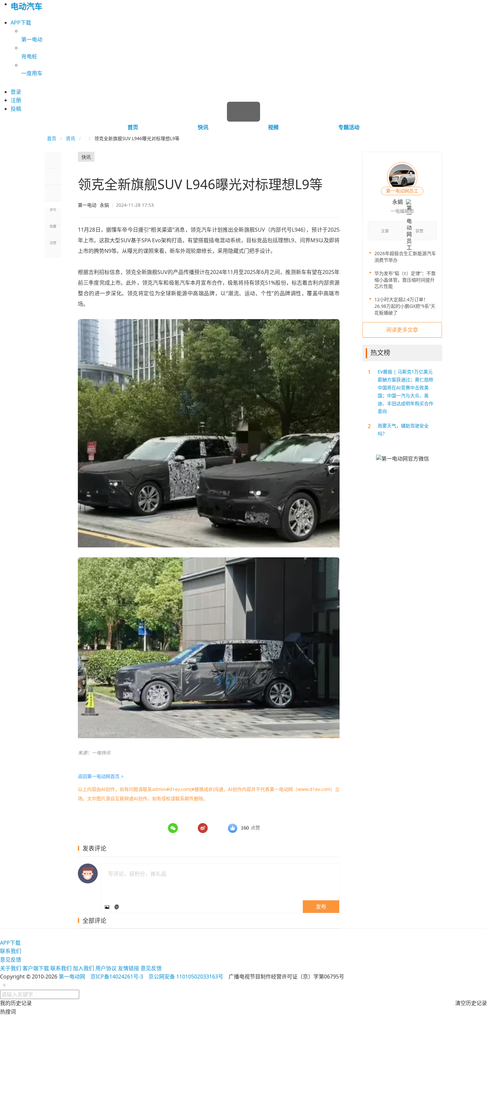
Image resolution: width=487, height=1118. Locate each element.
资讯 (70, 138)
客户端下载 (36, 968)
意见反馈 (10, 959)
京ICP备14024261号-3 (116, 976)
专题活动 (348, 127)
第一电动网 (72, 976)
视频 (273, 127)
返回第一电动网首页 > (101, 776)
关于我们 (10, 968)
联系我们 (10, 951)
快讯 (203, 127)
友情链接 (128, 968)
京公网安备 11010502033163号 (185, 976)
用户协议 (106, 968)
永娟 (93, 205)
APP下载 (21, 22)
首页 (133, 127)
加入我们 (83, 968)
